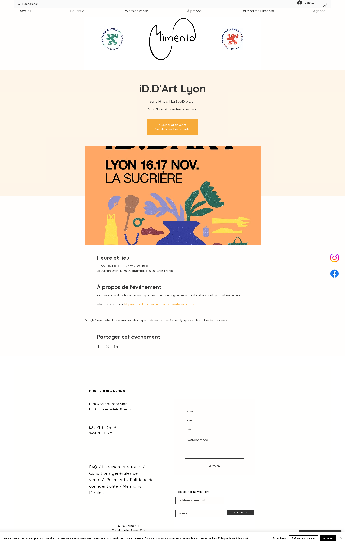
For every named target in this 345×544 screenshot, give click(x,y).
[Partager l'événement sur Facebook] (98, 346)
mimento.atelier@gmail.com (117, 409)
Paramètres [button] (279, 538)
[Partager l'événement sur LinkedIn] (116, 346)
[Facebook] (334, 273)
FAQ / (95, 466)
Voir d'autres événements (172, 129)
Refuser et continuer (303, 538)
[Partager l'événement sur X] (107, 346)
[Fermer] (341, 538)
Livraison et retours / (123, 466)
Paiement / (117, 479)
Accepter (328, 538)
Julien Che (138, 530)
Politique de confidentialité (233, 538)
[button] (324, 5)
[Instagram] (334, 257)
